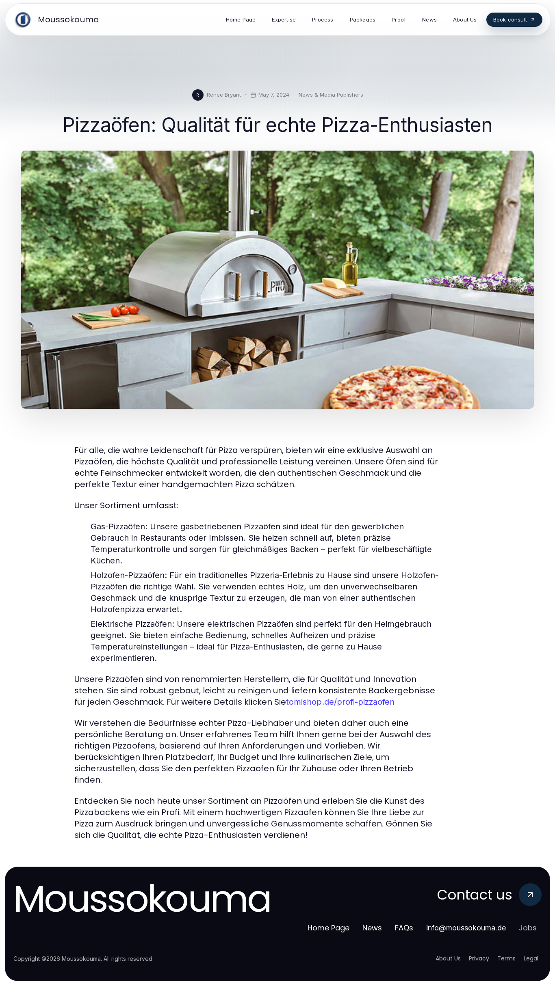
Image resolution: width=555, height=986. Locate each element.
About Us (448, 958)
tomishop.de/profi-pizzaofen (340, 702)
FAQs (404, 928)
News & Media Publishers (331, 94)
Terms (506, 958)
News (372, 928)
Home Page (328, 928)
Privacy (479, 958)
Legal (531, 958)
